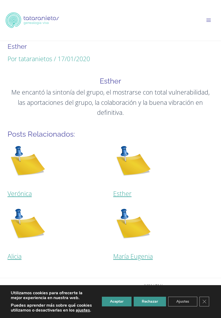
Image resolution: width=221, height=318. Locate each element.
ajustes (83, 310)
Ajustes (182, 301)
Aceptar (116, 301)
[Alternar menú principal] (209, 20)
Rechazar (150, 301)
